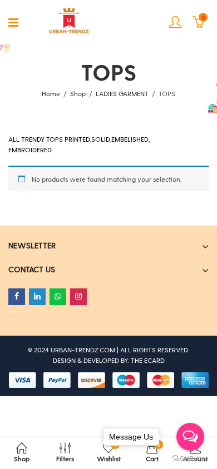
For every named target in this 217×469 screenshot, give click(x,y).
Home (51, 93)
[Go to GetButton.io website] (190, 458)
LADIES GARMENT (122, 93)
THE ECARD (148, 360)
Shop (78, 93)
